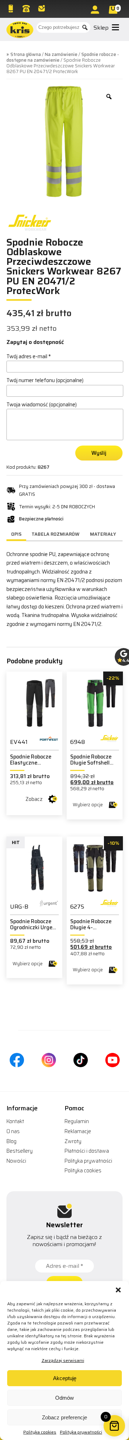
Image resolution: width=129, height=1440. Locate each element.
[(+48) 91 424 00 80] (27, 8)
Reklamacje (77, 1131)
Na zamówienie (61, 54)
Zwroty (72, 1141)
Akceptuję (64, 1378)
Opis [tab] (16, 534)
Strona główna (25, 54)
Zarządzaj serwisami (63, 1360)
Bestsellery (19, 1151)
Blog (11, 1141)
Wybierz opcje (88, 804)
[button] (118, 1290)
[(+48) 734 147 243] (11, 8)
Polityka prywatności (81, 1432)
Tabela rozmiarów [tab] (56, 534)
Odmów (64, 1398)
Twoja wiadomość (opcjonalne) (41, 404)
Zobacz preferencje (64, 1417)
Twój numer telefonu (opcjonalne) (44, 380)
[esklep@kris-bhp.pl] (42, 8)
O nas (13, 1131)
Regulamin (76, 1121)
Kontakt (15, 1121)
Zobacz (34, 799)
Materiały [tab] (103, 534)
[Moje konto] (96, 9)
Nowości (16, 1161)
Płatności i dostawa (86, 1151)
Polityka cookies (39, 1432)
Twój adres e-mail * (28, 356)
